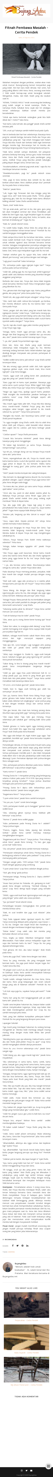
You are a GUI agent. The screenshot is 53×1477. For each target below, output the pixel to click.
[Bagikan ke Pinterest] (22, 1246)
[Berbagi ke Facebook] (13, 1246)
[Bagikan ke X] (18, 1246)
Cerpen (11, 1252)
